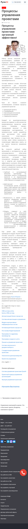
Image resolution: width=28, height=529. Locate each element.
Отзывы (3, 435)
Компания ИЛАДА (5, 496)
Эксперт (3, 7)
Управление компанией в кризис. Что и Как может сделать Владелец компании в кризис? (12, 407)
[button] (24, 2)
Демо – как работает (6, 425)
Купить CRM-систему (8, 313)
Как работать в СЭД (6, 481)
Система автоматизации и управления (13, 319)
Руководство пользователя (8, 429)
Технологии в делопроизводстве (12, 355)
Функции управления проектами (12, 379)
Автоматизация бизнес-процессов (12, 316)
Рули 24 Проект (15, 297)
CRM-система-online (8, 311)
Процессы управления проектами (12, 342)
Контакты (3, 499)
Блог (2, 419)
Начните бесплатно (10, 386)
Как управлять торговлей (8, 487)
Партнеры (3, 518)
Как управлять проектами (8, 478)
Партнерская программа (7, 515)
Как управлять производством (9, 490)
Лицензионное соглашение (8, 509)
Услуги (2, 502)
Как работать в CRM (6, 474)
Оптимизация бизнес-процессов (12, 327)
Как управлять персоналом (8, 484)
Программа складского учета (11, 398)
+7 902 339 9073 (17, 2)
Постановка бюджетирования (11, 331)
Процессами (4, 463)
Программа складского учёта (11, 339)
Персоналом (4, 453)
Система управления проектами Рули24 (14, 371)
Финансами (4, 466)
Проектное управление (9, 359)
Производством (5, 459)
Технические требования (8, 438)
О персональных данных (7, 432)
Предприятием (5, 450)
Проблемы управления (7, 447)
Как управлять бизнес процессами (10, 471)
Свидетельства (5, 506)
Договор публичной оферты (9, 512)
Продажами (4, 456)
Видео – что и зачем (6, 422)
